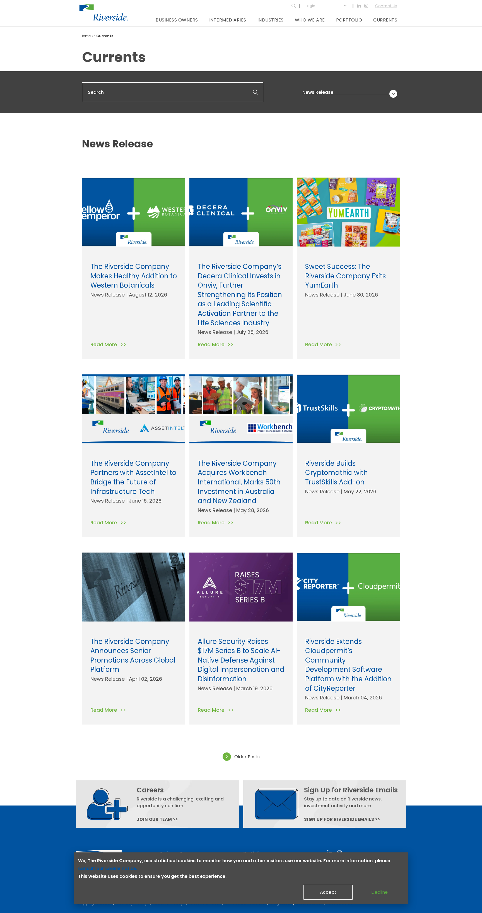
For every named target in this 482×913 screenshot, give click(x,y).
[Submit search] (255, 92)
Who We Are (310, 20)
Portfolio (349, 20)
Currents (385, 20)
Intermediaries (227, 20)
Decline (379, 892)
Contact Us (386, 6)
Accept (328, 892)
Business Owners (177, 20)
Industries (270, 20)
